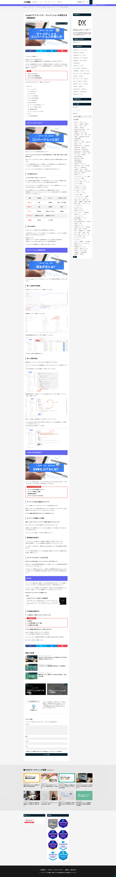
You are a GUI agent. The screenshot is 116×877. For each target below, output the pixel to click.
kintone (84, 89)
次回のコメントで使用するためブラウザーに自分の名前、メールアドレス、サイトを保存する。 (44, 751)
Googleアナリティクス (79, 65)
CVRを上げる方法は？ (32, 102)
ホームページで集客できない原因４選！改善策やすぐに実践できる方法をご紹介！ (32, 804)
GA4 (81, 76)
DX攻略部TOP (34, 2)
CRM (76, 76)
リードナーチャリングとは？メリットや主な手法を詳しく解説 (49, 803)
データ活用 (83, 60)
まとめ (29, 113)
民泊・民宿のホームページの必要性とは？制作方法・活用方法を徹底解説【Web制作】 (83, 804)
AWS (81, 86)
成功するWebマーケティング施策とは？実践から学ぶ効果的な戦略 (32, 786)
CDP (76, 86)
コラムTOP (50, 869)
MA (86, 78)
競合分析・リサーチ (78, 94)
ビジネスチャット (78, 73)
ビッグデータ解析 (78, 81)
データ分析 (77, 68)
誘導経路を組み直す (33, 109)
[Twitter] (41, 51)
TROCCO (77, 91)
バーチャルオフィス (78, 78)
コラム (41, 2)
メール (27, 741)
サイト (26, 746)
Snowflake (77, 63)
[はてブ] (51, 51)
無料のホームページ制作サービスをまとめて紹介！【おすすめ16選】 (52, 675)
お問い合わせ (59, 2)
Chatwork (84, 68)
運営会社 (67, 869)
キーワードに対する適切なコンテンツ (36, 104)
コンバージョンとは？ (32, 89)
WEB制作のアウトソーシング (80, 55)
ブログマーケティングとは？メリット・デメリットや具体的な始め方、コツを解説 (49, 786)
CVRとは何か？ (32, 93)
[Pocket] (62, 51)
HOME (26, 7)
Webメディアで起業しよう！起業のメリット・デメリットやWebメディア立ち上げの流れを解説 (66, 786)
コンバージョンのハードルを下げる (35, 111)
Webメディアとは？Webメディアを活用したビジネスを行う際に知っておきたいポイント (52, 658)
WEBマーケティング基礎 (41, 7)
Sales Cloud (87, 73)
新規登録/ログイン (81, 2)
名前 (26, 736)
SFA (86, 81)
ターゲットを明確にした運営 (34, 107)
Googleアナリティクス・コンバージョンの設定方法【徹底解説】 (57, 7)
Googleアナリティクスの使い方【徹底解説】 (37, 598)
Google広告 (83, 91)
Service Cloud (77, 89)
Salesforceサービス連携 (79, 52)
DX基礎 (76, 60)
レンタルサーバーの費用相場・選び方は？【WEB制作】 (52, 666)
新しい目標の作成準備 (33, 98)
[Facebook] (30, 51)
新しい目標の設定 (32, 100)
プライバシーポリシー (59, 869)
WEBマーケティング (32, 7)
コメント (27, 724)
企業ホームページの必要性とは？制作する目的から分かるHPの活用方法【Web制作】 (66, 804)
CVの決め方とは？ (32, 91)
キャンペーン (53, 2)
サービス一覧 (46, 2)
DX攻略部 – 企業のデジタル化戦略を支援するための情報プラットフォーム (61, 872)
